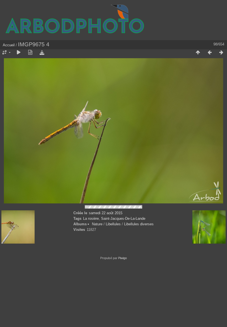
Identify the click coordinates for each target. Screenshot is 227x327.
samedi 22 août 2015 (105, 213)
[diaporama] (18, 52)
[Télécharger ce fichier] (42, 52)
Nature (97, 224)
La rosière (91, 218)
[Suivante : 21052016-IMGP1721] (221, 52)
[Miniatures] (198, 52)
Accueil (9, 45)
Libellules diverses (139, 224)
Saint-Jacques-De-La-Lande (123, 218)
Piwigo (122, 258)
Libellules (113, 224)
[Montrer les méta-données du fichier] (30, 52)
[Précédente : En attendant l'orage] (209, 52)
